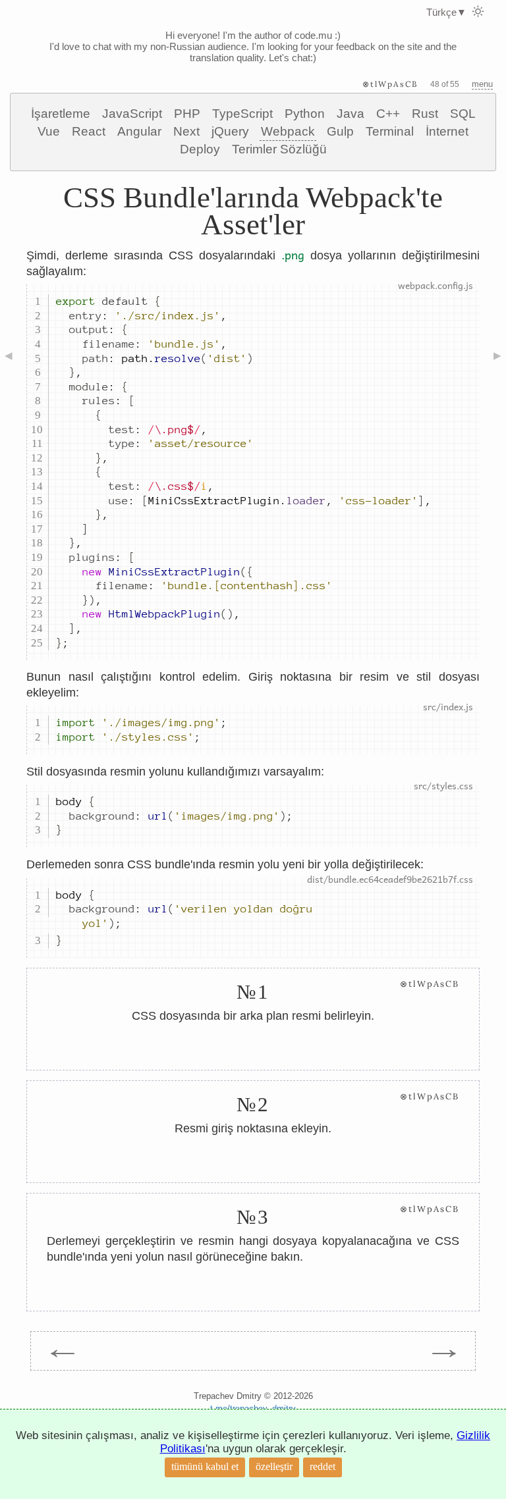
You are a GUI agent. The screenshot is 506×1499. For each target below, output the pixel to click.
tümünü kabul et (205, 1466)
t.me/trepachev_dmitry (253, 1408)
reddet (322, 1466)
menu (482, 84)
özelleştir (274, 1466)
